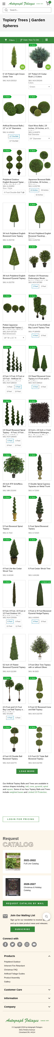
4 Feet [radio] (35, 336)
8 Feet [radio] (9, 391)
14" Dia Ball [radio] (13, 141)
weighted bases (16, 792)
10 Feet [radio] (18, 391)
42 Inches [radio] (39, 195)
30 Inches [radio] (44, 190)
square (10, 789)
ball (27, 786)
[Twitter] (12, 944)
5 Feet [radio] (18, 718)
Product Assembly (12, 978)
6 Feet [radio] (43, 336)
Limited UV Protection (37, 792)
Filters (12, 40)
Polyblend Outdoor (12, 962)
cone (32, 786)
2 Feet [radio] (35, 286)
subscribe (22, 929)
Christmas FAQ (10, 970)
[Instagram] (26, 944)
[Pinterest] (19, 944)
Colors (31, 83)
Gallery (7, 982)
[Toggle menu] (4, 4)
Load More (27, 771)
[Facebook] (5, 944)
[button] (46, 38)
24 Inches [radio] (34, 190)
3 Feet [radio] (43, 286)
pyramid (38, 786)
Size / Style (7, 188)
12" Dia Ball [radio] (13, 136)
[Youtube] (34, 944)
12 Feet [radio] (18, 626)
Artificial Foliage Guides (14, 974)
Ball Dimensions (9, 334)
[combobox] (27, 10)
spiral (45, 786)
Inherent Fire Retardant (14, 966)
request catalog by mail (25, 903)
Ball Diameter (33, 134)
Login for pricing (20, 819)
